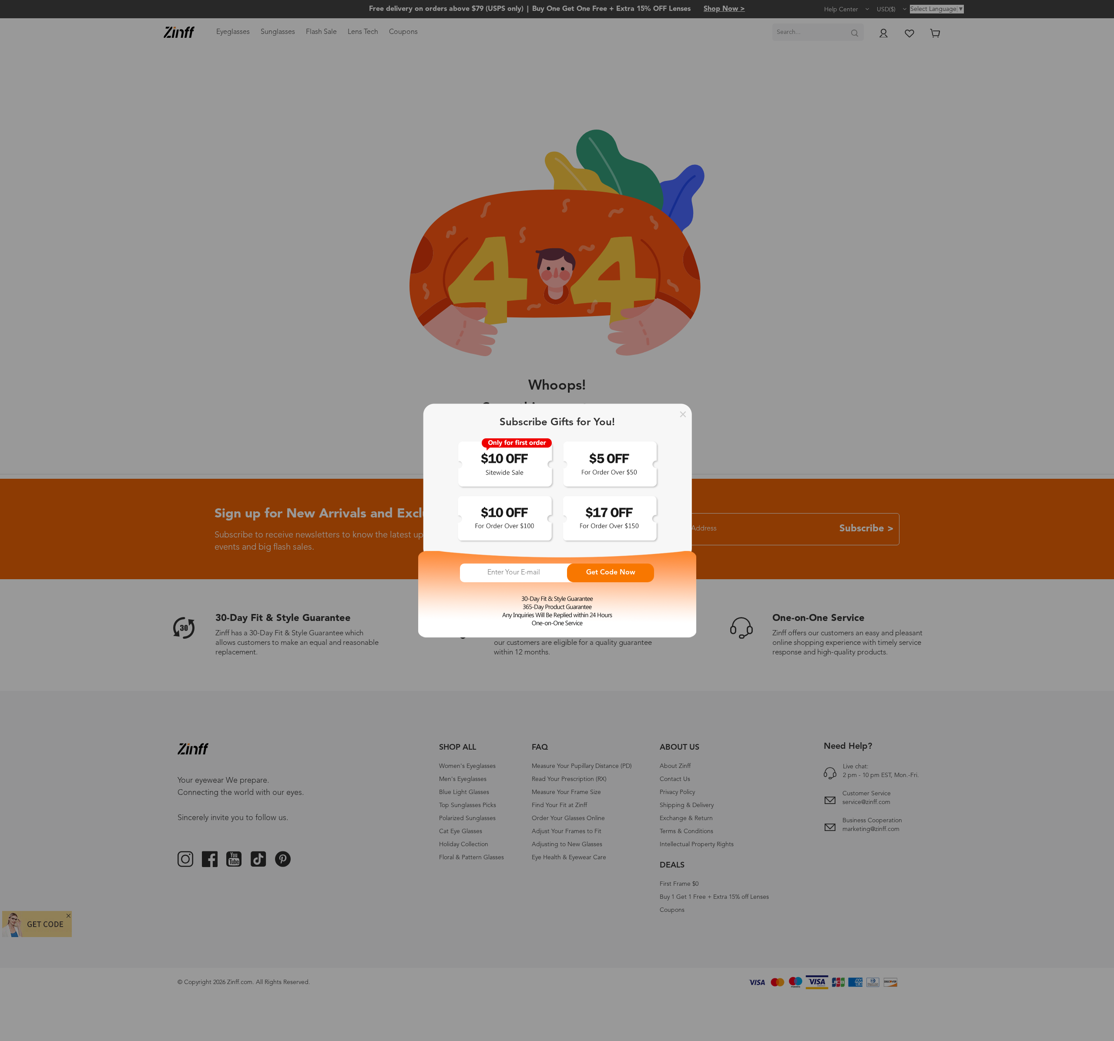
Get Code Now (610, 572)
